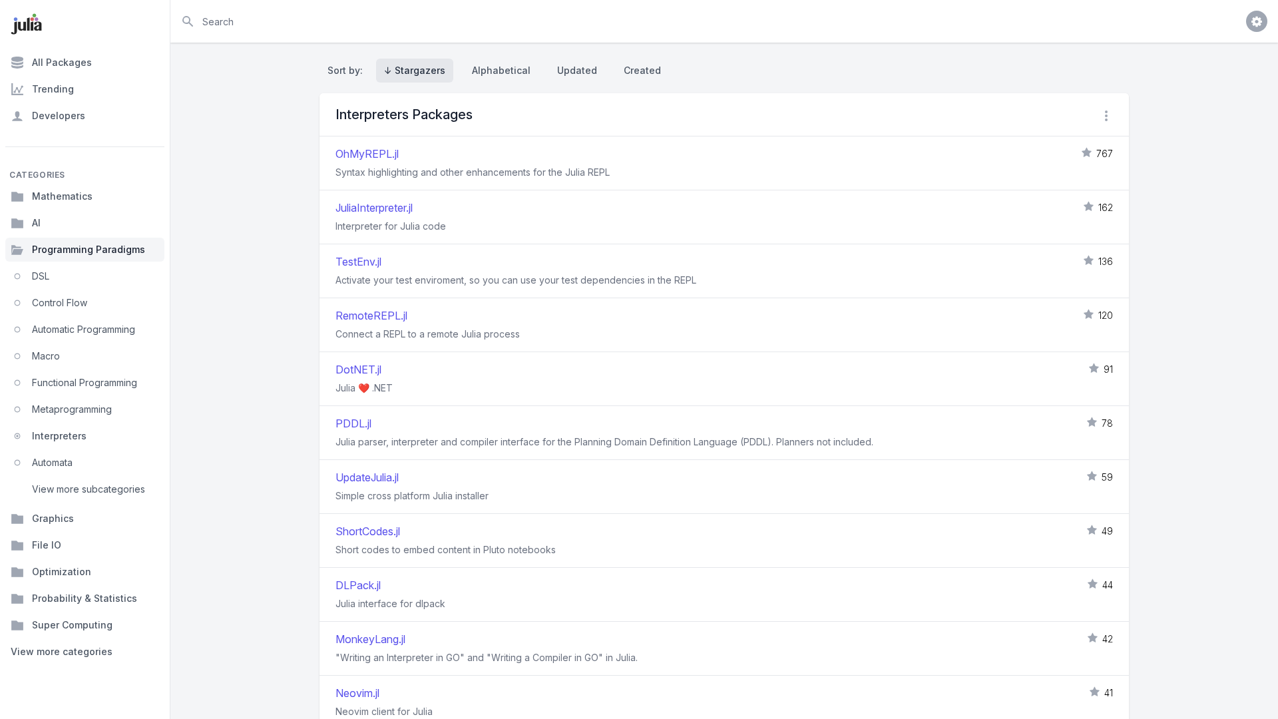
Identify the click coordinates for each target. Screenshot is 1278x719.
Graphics (53, 518)
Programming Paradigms (88, 249)
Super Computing (72, 624)
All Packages (62, 62)
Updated (577, 70)
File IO (46, 545)
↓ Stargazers (414, 70)
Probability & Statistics (84, 598)
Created (642, 70)
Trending (53, 89)
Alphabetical (501, 70)
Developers (58, 115)
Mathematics (62, 196)
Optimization (61, 571)
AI (36, 222)
